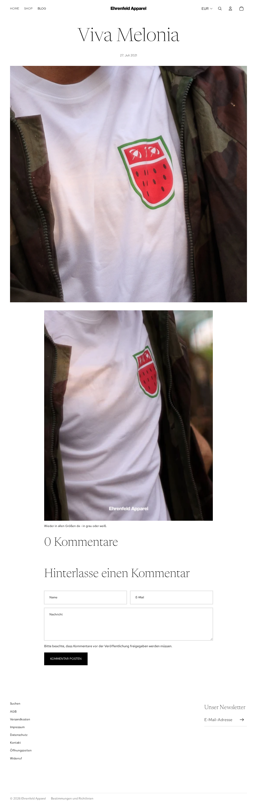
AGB (13, 712)
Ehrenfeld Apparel (33, 798)
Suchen (15, 704)
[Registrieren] (242, 720)
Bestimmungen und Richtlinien (72, 798)
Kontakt (15, 743)
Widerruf (16, 758)
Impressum (17, 727)
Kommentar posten (66, 659)
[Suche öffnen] (219, 8)
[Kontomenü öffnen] (230, 8)
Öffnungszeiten (21, 750)
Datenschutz (19, 735)
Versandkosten (20, 719)
